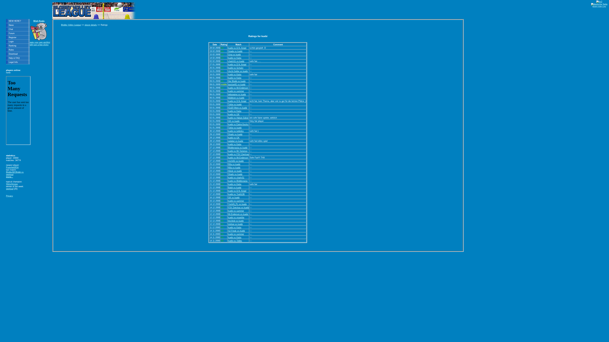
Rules (11, 50)
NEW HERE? (15, 21)
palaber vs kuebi (235, 141)
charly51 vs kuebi (236, 61)
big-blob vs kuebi (236, 221)
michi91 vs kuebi (236, 161)
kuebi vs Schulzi (235, 68)
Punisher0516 (12, 167)
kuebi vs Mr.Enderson (238, 88)
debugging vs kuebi (237, 94)
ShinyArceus (12, 184)
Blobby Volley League (71, 25)
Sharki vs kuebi (235, 134)
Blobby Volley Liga (599, 6)
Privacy (9, 196)
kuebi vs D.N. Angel (237, 48)
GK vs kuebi (233, 121)
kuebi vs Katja (234, 58)
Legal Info (13, 62)
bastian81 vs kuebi (236, 84)
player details (91, 25)
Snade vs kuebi (235, 51)
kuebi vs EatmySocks (238, 124)
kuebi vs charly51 (236, 177)
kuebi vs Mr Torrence (237, 151)
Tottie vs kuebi (235, 104)
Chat (11, 29)
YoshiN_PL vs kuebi (237, 204)
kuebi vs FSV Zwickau (238, 154)
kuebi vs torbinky (236, 131)
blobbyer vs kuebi (236, 98)
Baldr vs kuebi (234, 187)
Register (12, 37)
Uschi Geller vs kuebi (238, 71)
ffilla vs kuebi (234, 164)
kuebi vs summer (236, 91)
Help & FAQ (14, 58)
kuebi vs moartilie (236, 217)
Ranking (12, 45)
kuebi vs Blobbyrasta (237, 181)
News (11, 25)
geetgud (9, 189)
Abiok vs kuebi (235, 171)
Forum (12, 33)
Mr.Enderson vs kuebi (238, 214)
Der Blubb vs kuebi (237, 81)
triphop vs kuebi (235, 224)
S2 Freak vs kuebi (236, 231)
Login (11, 41)
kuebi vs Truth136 (236, 194)
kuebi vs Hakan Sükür (238, 118)
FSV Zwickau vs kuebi (238, 207)
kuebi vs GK (233, 114)
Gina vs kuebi (234, 54)
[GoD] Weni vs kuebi (237, 108)
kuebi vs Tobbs (235, 241)
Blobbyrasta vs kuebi (237, 147)
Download (13, 54)
